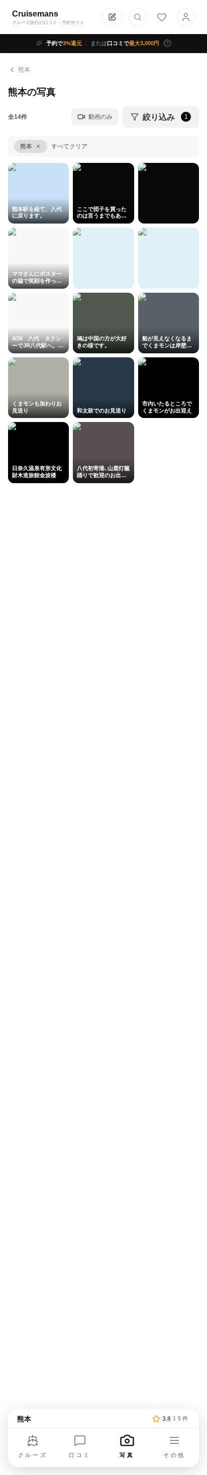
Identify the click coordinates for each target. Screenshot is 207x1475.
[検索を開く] (138, 17)
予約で (64, 43)
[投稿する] (112, 17)
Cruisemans (35, 14)
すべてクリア (69, 146)
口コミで (124, 43)
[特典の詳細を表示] (167, 43)
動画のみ (100, 116)
